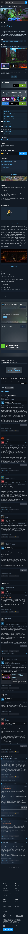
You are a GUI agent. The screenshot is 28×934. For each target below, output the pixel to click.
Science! (6, 437)
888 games (6, 695)
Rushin (6, 476)
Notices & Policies (7, 906)
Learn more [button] (23, 153)
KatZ (5, 694)
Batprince (6, 657)
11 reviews (13, 544)
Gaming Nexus (7, 195)
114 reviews (13, 695)
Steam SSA (5, 888)
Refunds (5, 911)
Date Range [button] (4, 381)
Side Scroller (5, 41)
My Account (17, 909)
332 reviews (13, 478)
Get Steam (17, 901)
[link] (14, 103)
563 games (6, 544)
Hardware (17, 890)
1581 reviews (14, 659)
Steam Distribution (7, 893)
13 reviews (12, 589)
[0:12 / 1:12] (14, 55)
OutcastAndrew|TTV (9, 587)
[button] (3, 6)
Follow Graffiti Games (11, 313)
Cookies (4, 909)
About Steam (6, 885)
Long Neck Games (10, 25)
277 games (6, 589)
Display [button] (18, 381)
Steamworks (6, 890)
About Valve (17, 885)
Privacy (4, 901)
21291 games (7, 659)
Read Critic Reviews (13, 347)
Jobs (16, 888)
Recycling (17, 893)
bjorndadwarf (7, 618)
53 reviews (6, 439)
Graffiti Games (9, 26)
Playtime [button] (12, 381)
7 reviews (6, 517)
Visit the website (5, 167)
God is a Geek (6, 201)
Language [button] (22, 378)
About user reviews (5, 362)
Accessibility (6, 904)
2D (21, 41)
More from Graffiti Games (14, 304)
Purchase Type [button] (13, 378)
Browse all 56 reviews (14, 867)
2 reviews (12, 399)
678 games (6, 478)
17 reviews (6, 620)
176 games (6, 399)
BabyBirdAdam (7, 543)
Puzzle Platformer (14, 41)
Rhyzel (6, 397)
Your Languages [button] (8, 387)
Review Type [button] (4, 378)
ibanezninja (7, 515)
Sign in (2, 72)
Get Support (17, 906)
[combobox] (15, 2)
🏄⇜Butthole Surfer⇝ (9, 719)
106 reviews (6, 720)
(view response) (5, 583)
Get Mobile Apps (8, 929)
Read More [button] (23, 425)
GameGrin (6, 190)
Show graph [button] (22, 383)
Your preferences (13, 362)
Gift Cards (5, 895)
